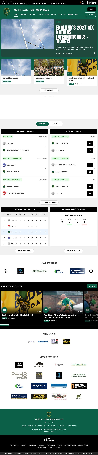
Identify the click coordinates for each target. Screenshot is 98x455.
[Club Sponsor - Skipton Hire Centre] (39, 397)
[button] (16, 15)
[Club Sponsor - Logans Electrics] (79, 386)
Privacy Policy (83, 445)
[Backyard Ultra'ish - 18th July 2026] (82, 67)
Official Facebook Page (21, 3)
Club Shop (5, 3)
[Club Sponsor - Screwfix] (77, 271)
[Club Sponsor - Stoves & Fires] (59, 397)
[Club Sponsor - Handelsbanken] (59, 386)
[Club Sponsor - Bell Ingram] (58, 271)
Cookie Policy (41, 447)
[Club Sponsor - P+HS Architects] (19, 375)
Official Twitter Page (40, 3)
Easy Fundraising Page (59, 3)
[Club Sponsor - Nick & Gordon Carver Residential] (19, 397)
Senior (42, 124)
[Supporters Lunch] (49, 67)
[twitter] (7, 1)
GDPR (60, 445)
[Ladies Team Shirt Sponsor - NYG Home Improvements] (39, 375)
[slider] (4, 325)
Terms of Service (70, 445)
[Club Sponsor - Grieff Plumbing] (20, 271)
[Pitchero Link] (92, 3)
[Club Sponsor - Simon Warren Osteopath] (59, 365)
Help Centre (14, 445)
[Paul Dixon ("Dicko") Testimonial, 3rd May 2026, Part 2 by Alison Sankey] (63, 302)
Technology (51, 445)
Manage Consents (55, 447)
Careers (41, 445)
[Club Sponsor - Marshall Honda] (19, 365)
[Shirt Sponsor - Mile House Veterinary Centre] (79, 397)
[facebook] (3, 1)
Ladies (55, 124)
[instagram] (11, 1)
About (23, 445)
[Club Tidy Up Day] (16, 67)
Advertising (32, 445)
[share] (94, 53)
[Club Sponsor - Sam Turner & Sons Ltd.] (79, 365)
